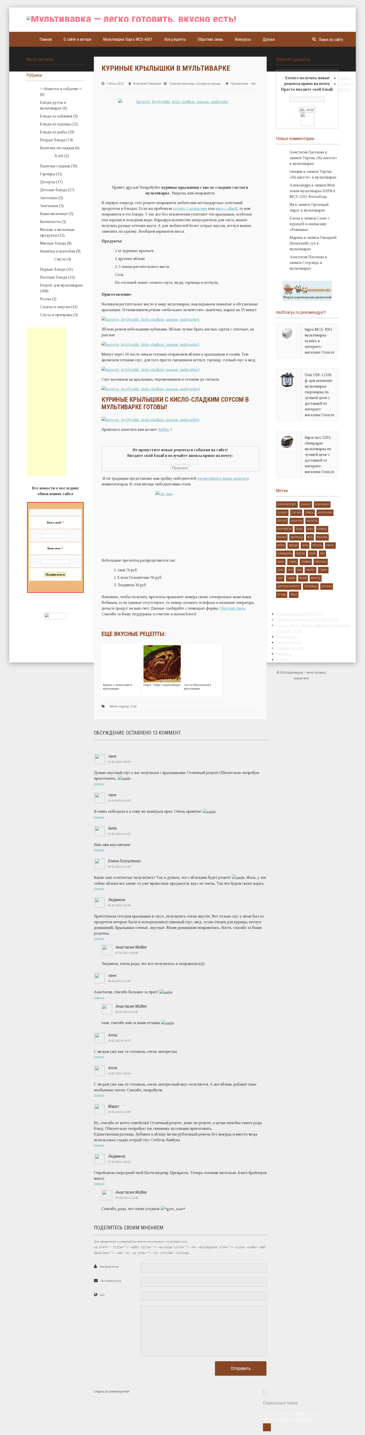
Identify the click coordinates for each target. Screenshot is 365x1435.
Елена (295, 218)
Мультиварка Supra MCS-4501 (127, 39)
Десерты (47, 182)
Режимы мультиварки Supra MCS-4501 (307, 619)
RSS (267, 1427)
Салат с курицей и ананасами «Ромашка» (309, 224)
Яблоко (327, 586)
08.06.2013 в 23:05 (126, 1012)
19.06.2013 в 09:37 (119, 1040)
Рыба (280, 561)
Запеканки (49, 206)
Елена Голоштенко (124, 860)
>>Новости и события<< (61, 89)
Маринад (297, 537)
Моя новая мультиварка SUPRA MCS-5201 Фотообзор (312, 191)
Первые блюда (53, 269)
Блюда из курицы (209, 83)
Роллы (45, 299)
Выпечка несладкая (57, 148)
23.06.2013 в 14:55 (119, 1112)
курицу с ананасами (190, 208)
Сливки (306, 561)
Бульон (282, 512)
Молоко (322, 537)
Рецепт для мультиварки (61, 285)
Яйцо (293, 594)
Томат (323, 570)
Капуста (312, 520)
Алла (112, 1034)
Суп (290, 570)
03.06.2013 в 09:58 (119, 762)
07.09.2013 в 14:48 (126, 1198)
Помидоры (284, 553)
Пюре (312, 553)
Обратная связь (210, 39)
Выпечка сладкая (55, 166)
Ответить (99, 783)
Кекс (310, 529)
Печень (317, 545)
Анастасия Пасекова (147, 83)
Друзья (269, 39)
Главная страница (182, 83)
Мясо (281, 545)
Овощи (293, 545)
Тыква (291, 578)
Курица (124, 706)
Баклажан (322, 504)
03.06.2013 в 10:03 (119, 834)
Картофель (284, 529)
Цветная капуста (288, 586)
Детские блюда (53, 190)
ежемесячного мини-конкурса (223, 478)
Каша (299, 529)
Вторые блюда (52, 140)
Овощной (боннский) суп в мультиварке (313, 243)
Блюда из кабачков (56, 116)
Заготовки (48, 198)
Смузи (60, 259)
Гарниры (47, 174)
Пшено (300, 553)
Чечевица (310, 586)
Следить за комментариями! (111, 1391)
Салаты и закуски (55, 307)
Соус (133, 706)
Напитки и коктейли (57, 251)
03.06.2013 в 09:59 (119, 800)
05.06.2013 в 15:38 (119, 905)
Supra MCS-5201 (286, 504)
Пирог (330, 545)
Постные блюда (53, 277)
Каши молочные (54, 214)
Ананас (306, 504)
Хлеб (58, 156)
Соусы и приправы (56, 315)
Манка (281, 537)
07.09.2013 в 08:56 (119, 1162)
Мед (310, 537)
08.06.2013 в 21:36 (119, 981)
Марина (296, 237)
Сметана (321, 561)
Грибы (309, 512)
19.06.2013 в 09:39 (119, 1073)
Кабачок (296, 520)
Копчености (50, 222)
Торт (280, 578)
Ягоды (281, 594)
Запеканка (325, 512)
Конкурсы (243, 39)
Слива (293, 561)
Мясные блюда (53, 243)
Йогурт (282, 520)
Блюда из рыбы (53, 132)
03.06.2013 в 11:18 (119, 866)
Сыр (299, 570)
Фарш (303, 578)
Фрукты (315, 578)
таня (112, 756)
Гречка (296, 512)
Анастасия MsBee (130, 947)
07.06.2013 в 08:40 (126, 953)
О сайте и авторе (77, 39)
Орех (305, 545)
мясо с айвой (226, 208)
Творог (310, 570)
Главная (45, 39)
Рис (322, 553)
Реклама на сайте (290, 648)
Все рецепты (175, 39)
